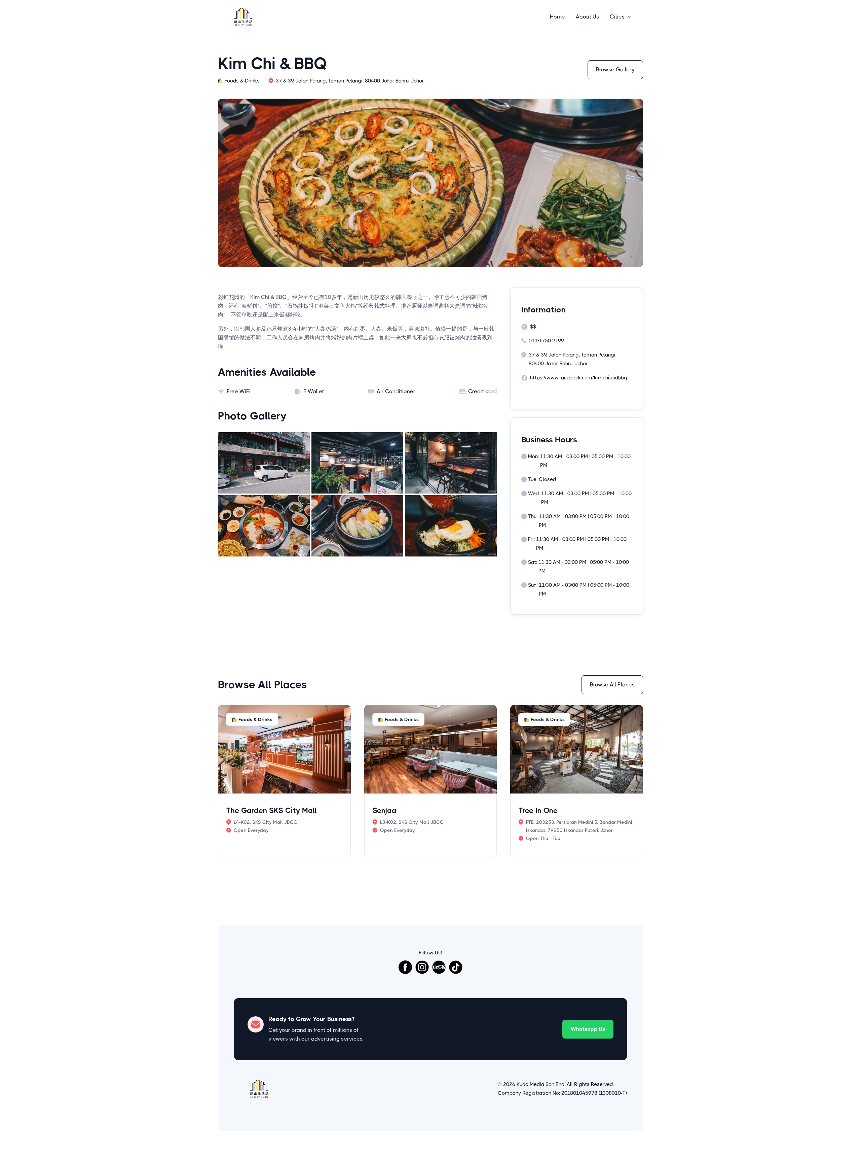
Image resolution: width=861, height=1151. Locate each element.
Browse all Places (612, 684)
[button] (621, 16)
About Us (587, 16)
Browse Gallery (615, 69)
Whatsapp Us (588, 1029)
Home (557, 16)
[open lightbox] (264, 463)
